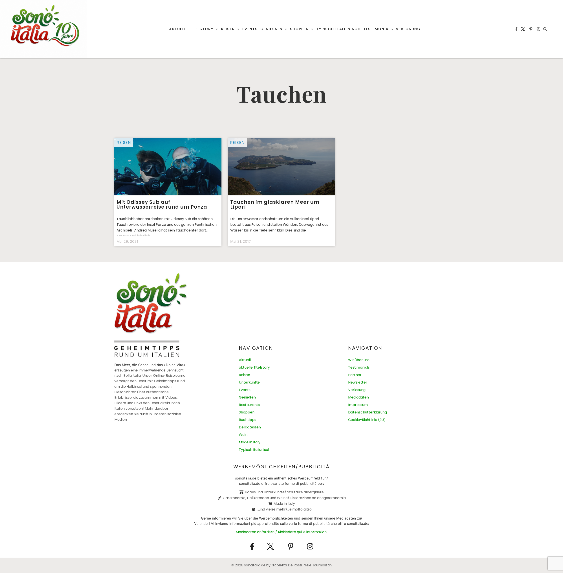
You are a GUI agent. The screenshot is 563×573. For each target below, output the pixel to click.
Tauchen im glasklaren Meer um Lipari (274, 204)
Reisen (228, 28)
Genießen (271, 28)
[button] (545, 29)
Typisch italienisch (338, 28)
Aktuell (177, 28)
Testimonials (378, 28)
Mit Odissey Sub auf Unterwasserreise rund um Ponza (162, 204)
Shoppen (299, 28)
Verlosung (408, 28)
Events (250, 28)
